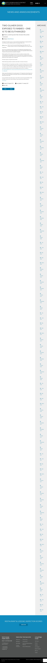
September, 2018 (42, 372)
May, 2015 (41, 605)
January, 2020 (41, 276)
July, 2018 (41, 384)
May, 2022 (41, 112)
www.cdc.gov (4, 80)
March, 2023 (42, 52)
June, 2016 (42, 530)
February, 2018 (41, 410)
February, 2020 (41, 270)
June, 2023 (42, 37)
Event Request (37, 646)
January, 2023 (41, 65)
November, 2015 (42, 571)
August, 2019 (41, 308)
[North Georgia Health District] (3, 3)
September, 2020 (42, 231)
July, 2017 (41, 454)
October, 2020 (41, 225)
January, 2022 (41, 135)
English (31, 2)
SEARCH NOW (23, 624)
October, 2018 (41, 366)
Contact (36, 652)
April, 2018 (41, 399)
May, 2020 (41, 253)
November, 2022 (42, 78)
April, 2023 (41, 47)
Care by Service (25, 641)
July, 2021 (41, 173)
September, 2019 (42, 302)
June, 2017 (42, 459)
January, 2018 (41, 417)
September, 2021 (42, 161)
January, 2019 (41, 347)
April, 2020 (41, 258)
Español (31, 4)
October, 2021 (41, 155)
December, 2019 (42, 283)
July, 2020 (41, 243)
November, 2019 (42, 289)
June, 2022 (42, 107)
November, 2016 (42, 500)
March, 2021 (42, 193)
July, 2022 (41, 102)
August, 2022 (41, 97)
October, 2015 (41, 577)
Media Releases (11, 38)
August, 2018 (41, 379)
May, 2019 (41, 323)
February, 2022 (41, 129)
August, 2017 (41, 449)
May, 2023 (41, 42)
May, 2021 (41, 183)
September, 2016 (42, 513)
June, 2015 (42, 600)
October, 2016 (41, 507)
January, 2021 (41, 206)
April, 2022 (41, 117)
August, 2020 (41, 238)
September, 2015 (42, 584)
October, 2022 (41, 84)
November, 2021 (42, 148)
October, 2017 (41, 436)
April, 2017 (41, 469)
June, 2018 (42, 389)
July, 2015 (41, 595)
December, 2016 (42, 494)
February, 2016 (41, 551)
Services (36, 643)
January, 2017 (41, 487)
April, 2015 (41, 610)
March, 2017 (42, 474)
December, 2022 (42, 71)
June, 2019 (42, 318)
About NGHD (18, 643)
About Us (36, 650)
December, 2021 (42, 142)
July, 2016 (41, 525)
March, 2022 (42, 122)
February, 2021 (41, 199)
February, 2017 (41, 481)
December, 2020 (42, 212)
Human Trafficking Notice (26, 646)
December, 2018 (42, 353)
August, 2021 (41, 167)
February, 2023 (41, 58)
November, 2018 (42, 359)
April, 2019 (41, 329)
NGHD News (18, 641)
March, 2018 (42, 404)
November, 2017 (42, 430)
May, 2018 (41, 394)
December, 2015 (42, 564)
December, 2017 (42, 423)
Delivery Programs (38, 648)
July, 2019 (41, 313)
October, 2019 (41, 295)
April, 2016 (41, 540)
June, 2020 (42, 248)
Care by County (25, 639)
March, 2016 (42, 545)
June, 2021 (42, 178)
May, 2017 (41, 464)
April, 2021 (41, 188)
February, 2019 (41, 340)
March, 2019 (42, 334)
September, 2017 (42, 443)
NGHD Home (18, 639)
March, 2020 (42, 263)
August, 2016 (41, 520)
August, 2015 (41, 590)
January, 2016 (41, 558)
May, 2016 (41, 535)
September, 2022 (42, 91)
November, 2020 (42, 219)
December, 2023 (42, 32)
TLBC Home (37, 641)
